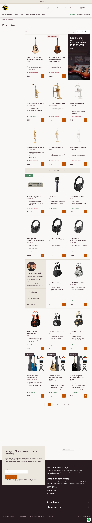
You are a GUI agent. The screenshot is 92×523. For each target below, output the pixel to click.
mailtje (68, 472)
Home (3, 19)
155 (65, 404)
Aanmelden (9, 476)
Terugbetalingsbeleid (8, 516)
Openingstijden (51, 493)
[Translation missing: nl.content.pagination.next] (68, 404)
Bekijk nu (72, 48)
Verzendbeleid (52, 516)
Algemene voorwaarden (37, 516)
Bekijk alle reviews (66, 449)
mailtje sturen (30, 279)
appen (28, 281)
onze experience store (37, 285)
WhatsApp (58, 472)
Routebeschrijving (51, 490)
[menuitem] (7, 14)
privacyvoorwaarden (9, 480)
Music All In (86, 516)
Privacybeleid (22, 516)
